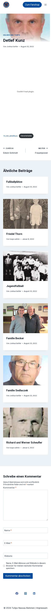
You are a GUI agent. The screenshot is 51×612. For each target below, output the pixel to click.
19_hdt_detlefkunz (10, 136)
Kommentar (9, 487)
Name (8, 530)
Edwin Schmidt (10, 150)
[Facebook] (16, 593)
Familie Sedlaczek (17, 390)
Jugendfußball (15, 286)
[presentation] (25, 214)
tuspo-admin (15, 239)
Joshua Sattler (12, 46)
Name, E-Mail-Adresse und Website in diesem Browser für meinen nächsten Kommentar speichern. (26, 566)
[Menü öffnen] (45, 5)
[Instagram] (25, 593)
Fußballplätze (14, 181)
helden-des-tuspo (11, 35)
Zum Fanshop (32, 4)
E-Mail (8, 543)
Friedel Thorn (14, 233)
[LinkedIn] (34, 593)
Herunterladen (26, 136)
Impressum (41, 608)
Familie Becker (15, 338)
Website (8, 556)
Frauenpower (41, 150)
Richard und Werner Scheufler (24, 442)
